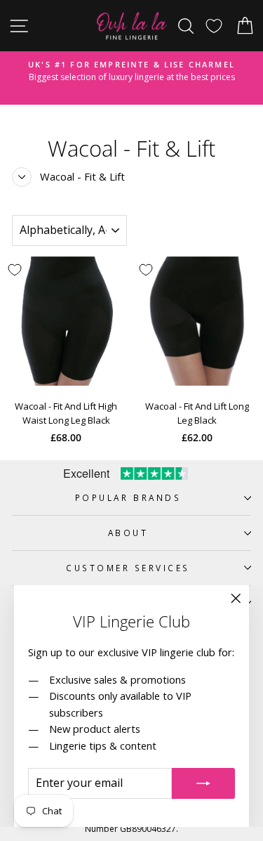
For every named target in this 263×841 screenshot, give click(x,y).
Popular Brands (128, 497)
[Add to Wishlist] (146, 270)
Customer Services (128, 567)
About (128, 532)
